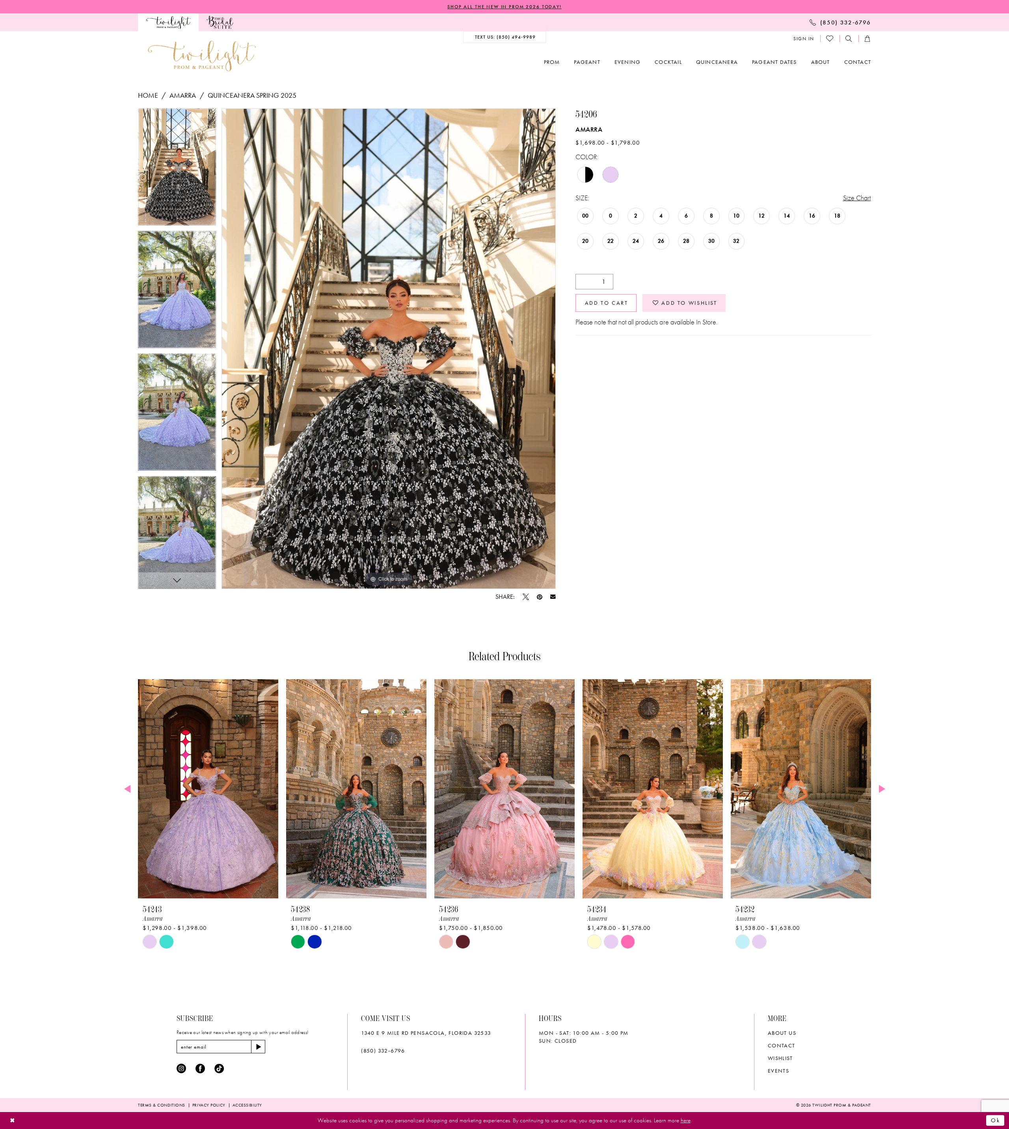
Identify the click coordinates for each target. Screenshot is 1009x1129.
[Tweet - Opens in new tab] (526, 597)
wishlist (780, 1058)
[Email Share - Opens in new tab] (553, 597)
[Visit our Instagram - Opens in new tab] (181, 1068)
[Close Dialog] (12, 1120)
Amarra (182, 95)
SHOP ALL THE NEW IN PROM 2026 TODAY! (504, 7)
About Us (782, 1032)
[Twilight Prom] (168, 22)
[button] (803, 39)
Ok (995, 1120)
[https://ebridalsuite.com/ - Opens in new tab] (220, 22)
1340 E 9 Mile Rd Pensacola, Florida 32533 (426, 1032)
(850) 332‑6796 (383, 1050)
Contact (781, 1045)
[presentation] (208, 788)
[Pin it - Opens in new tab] (539, 597)
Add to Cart (606, 302)
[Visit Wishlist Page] (830, 38)
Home (148, 95)
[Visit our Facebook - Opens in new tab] (200, 1068)
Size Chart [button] (857, 197)
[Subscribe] (258, 1046)
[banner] (202, 55)
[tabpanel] (177, 169)
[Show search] (849, 39)
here (686, 1120)
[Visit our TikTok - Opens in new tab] (219, 1068)
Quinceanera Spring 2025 (252, 95)
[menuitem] (168, 22)
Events (778, 1070)
